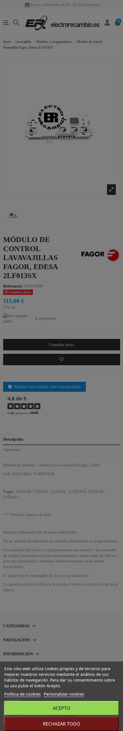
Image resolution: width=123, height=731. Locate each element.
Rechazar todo (61, 724)
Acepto (61, 708)
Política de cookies (22, 694)
